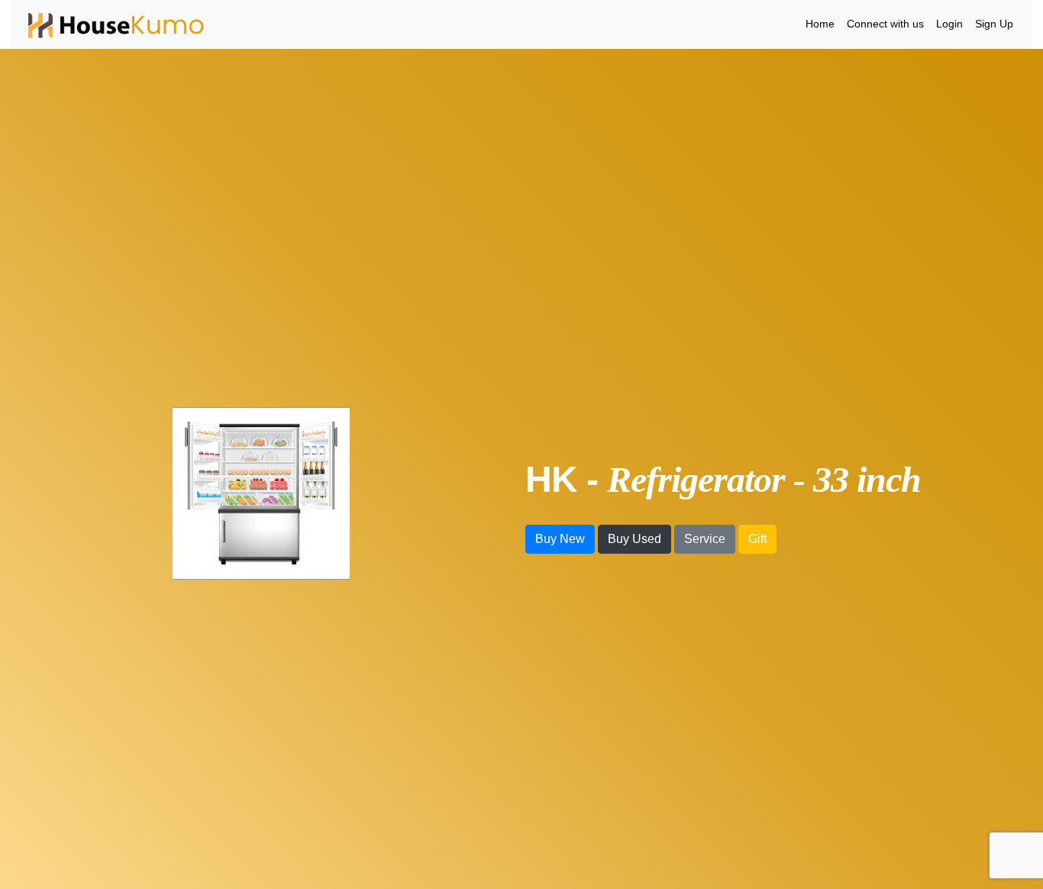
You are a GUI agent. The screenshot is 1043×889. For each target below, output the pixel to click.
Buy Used (634, 538)
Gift (757, 538)
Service (704, 538)
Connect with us (885, 24)
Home (820, 24)
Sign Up (994, 24)
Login (949, 24)
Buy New (560, 538)
